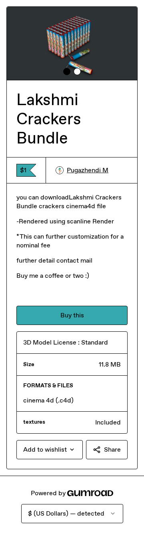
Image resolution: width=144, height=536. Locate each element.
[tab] (66, 71)
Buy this (72, 315)
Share (112, 449)
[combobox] (49, 449)
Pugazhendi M (87, 170)
